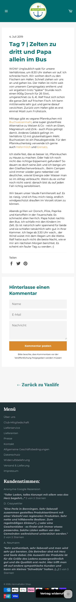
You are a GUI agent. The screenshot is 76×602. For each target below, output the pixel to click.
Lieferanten (11, 433)
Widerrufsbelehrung (17, 460)
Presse (8, 438)
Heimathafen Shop (21, 584)
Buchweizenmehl (20, 122)
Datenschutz (12, 454)
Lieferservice (12, 427)
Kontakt (9, 444)
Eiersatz (42, 147)
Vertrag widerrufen (53, 593)
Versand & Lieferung (17, 465)
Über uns (9, 417)
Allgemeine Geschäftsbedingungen (26, 449)
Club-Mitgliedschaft (16, 422)
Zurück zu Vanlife (40, 384)
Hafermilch (23, 147)
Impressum (11, 471)
